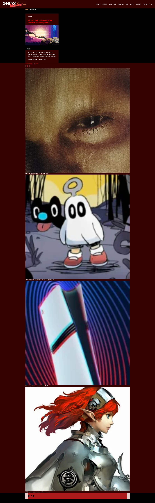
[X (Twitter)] (144, 4)
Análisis (105, 4)
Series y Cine (112, 4)
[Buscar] (152, 4)
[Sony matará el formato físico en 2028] (77, 333)
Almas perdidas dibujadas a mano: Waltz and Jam (39, 279)
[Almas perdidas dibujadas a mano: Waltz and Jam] (77, 227)
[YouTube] (146, 4)
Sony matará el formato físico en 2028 (36, 386)
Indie (127, 4)
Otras (132, 4)
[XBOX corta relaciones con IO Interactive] (77, 439)
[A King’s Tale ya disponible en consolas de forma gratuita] (42, 37)
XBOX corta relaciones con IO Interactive (37, 492)
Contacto (138, 4)
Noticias (98, 4)
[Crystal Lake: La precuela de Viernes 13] (77, 120)
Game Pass (121, 4)
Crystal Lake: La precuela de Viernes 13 (37, 173)
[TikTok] (149, 4)
